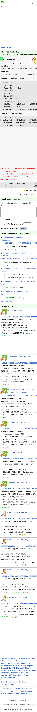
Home (2, 47)
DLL (2, 691)
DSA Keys (30, 658)
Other (25, 670)
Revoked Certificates (19, 673)
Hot (7, 682)
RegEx (23, 691)
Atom (7, 684)
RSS (2, 684)
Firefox (12, 661)
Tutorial (27, 675)
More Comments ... (7, 302)
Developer (11, 689)
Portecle (32, 670)
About (12, 682)
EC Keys (11, 47)
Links (29, 691)
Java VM (18, 666)
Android (3, 658)
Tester (3, 689)
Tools (20, 675)
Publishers (5, 673)
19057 (4, 186)
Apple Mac (12, 658)
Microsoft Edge (22, 668)
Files (7, 691)
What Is (3, 677)
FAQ (28, 693)
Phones (16, 693)
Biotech (8, 693)
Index (29, 682)
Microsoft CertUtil (7, 668)
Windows (11, 677)
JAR (31, 689)
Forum (3, 696)
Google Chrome (7, 663)
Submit (23, 228)
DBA (18, 689)
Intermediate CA (7, 666)
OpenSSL (18, 670)
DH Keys (21, 658)
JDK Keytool (28, 666)
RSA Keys (13, 675)
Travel (22, 693)
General (19, 661)
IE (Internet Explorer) (23, 663)
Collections (21, 682)
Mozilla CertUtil (6, 670)
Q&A (2, 693)
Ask (12, 684)
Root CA (4, 675)
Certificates (15, 691)
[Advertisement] (18, 26)
